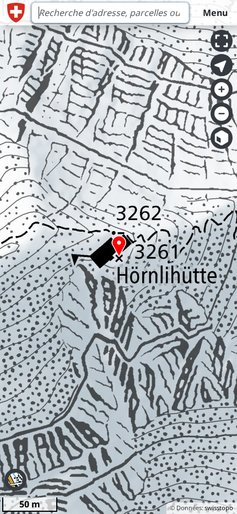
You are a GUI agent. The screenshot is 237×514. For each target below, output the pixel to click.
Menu (215, 13)
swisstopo (218, 508)
